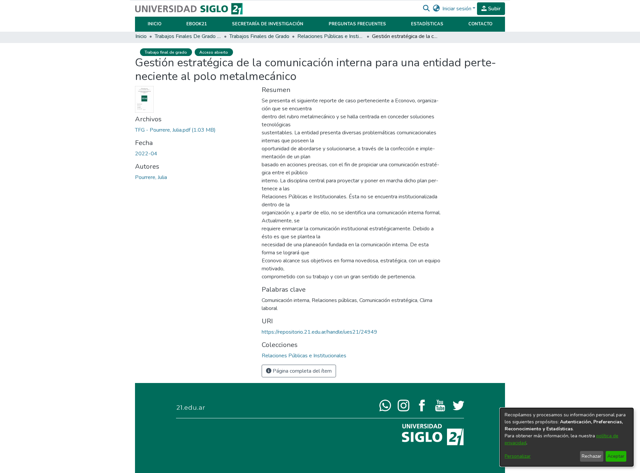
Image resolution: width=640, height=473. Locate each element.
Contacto (480, 24)
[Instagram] (403, 405)
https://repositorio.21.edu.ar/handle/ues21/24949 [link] (319, 332)
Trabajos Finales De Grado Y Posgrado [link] (188, 36)
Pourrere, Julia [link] (151, 177)
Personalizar (518, 456)
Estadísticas (427, 24)
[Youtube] (440, 405)
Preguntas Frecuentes (357, 24)
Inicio (154, 24)
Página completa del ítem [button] (301, 371)
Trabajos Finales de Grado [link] (259, 36)
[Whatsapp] (385, 405)
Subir (494, 8)
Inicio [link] (141, 36)
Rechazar (591, 456)
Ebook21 (196, 24)
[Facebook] (422, 405)
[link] (175, 130)
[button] (426, 9)
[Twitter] (458, 405)
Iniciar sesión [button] (457, 8)
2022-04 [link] (146, 153)
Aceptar (615, 456)
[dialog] (566, 437)
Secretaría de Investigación (267, 24)
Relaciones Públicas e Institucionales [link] (330, 36)
